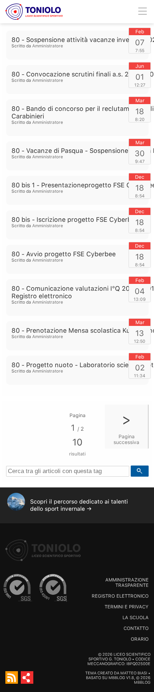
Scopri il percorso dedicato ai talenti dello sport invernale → (79, 505)
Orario (140, 639)
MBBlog (117, 677)
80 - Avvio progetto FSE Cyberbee (63, 254)
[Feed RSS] (11, 677)
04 (140, 291)
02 (140, 367)
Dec (139, 177)
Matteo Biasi (133, 673)
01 (139, 76)
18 (139, 111)
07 (140, 42)
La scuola (135, 617)
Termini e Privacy (127, 606)
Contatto (136, 628)
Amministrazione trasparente (127, 582)
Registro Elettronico (120, 596)
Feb (139, 31)
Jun (139, 66)
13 (139, 333)
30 (140, 153)
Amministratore (47, 45)
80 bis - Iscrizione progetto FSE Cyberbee (75, 219)
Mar (139, 100)
